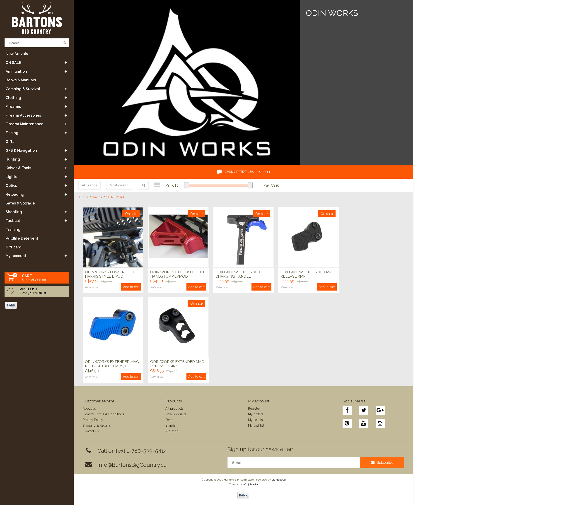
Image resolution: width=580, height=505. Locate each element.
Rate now (91, 287)
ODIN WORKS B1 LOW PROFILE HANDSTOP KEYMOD (177, 274)
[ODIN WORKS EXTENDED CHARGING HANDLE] (243, 237)
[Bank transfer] (10, 305)
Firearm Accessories (23, 115)
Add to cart (131, 287)
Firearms (13, 106)
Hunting (13, 159)
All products (174, 408)
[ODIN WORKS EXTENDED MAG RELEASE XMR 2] (178, 327)
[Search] (64, 42)
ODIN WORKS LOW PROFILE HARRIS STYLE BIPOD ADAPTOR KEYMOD (110, 274)
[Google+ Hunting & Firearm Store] (380, 410)
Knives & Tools (18, 168)
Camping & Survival (23, 89)
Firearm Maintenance (24, 124)
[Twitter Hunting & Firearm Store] (363, 410)
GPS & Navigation (21, 150)
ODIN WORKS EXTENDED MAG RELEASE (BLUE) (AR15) (112, 364)
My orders (255, 414)
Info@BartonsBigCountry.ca (132, 465)
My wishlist (256, 425)
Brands (97, 197)
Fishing (12, 133)
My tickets (255, 420)
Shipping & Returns (97, 425)
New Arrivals (17, 54)
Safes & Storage (20, 203)
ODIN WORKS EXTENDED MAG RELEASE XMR (307, 274)
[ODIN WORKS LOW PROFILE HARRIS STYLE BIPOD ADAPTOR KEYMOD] (113, 237)
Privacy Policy (93, 420)
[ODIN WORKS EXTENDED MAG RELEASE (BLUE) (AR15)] (113, 327)
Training (13, 229)
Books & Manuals (21, 80)
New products (175, 414)
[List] (157, 185)
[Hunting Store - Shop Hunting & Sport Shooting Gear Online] (37, 18)
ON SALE (13, 62)
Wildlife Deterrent (22, 238)
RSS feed (172, 431)
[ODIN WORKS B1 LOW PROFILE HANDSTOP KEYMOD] (178, 237)
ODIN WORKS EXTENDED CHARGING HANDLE (237, 274)
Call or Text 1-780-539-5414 (132, 450)
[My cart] (11, 279)
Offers (169, 420)
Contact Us (91, 431)
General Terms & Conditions (103, 414)
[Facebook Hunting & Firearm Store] (347, 410)
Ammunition (16, 71)
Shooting (14, 212)
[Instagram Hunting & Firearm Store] (380, 423)
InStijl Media (250, 484)
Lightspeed (279, 479)
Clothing (13, 98)
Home (83, 197)
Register (254, 408)
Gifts (10, 141)
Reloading (15, 194)
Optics (11, 185)
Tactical (13, 221)
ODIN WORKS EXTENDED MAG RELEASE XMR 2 (177, 364)
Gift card (14, 247)
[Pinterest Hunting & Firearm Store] (347, 423)
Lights (11, 177)
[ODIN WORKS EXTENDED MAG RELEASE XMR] (308, 237)
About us (89, 408)
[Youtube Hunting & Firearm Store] (363, 423)
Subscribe (385, 462)
